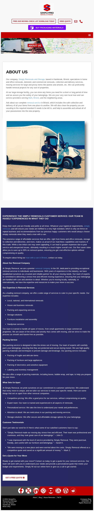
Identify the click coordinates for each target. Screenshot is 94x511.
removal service (34, 103)
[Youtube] (51, 491)
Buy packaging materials (49, 28)
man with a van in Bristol (36, 258)
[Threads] (58, 491)
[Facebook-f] (21, 491)
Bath (30, 98)
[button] (89, 35)
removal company (42, 268)
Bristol (36, 98)
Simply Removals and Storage (32, 79)
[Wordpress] (66, 491)
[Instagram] (43, 491)
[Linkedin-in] (36, 491)
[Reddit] (73, 491)
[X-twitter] (28, 491)
